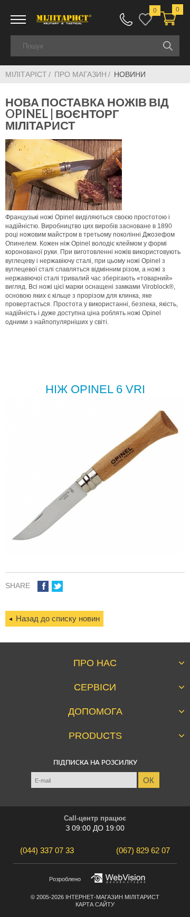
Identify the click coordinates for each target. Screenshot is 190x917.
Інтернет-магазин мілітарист (112, 897)
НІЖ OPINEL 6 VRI (95, 389)
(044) (47, 850)
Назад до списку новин (58, 618)
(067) (143, 850)
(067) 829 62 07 (126, 19)
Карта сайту (95, 904)
